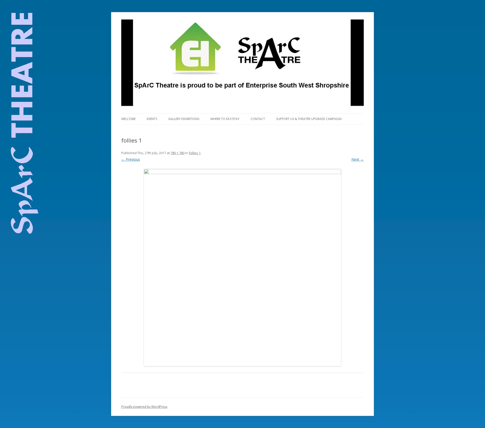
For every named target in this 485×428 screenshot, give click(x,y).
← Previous (130, 159)
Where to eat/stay (224, 119)
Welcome (128, 119)
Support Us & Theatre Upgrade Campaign (309, 119)
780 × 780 (177, 153)
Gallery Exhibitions (183, 119)
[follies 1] (242, 267)
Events (152, 119)
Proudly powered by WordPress (144, 407)
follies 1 (195, 153)
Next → (357, 159)
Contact (258, 119)
